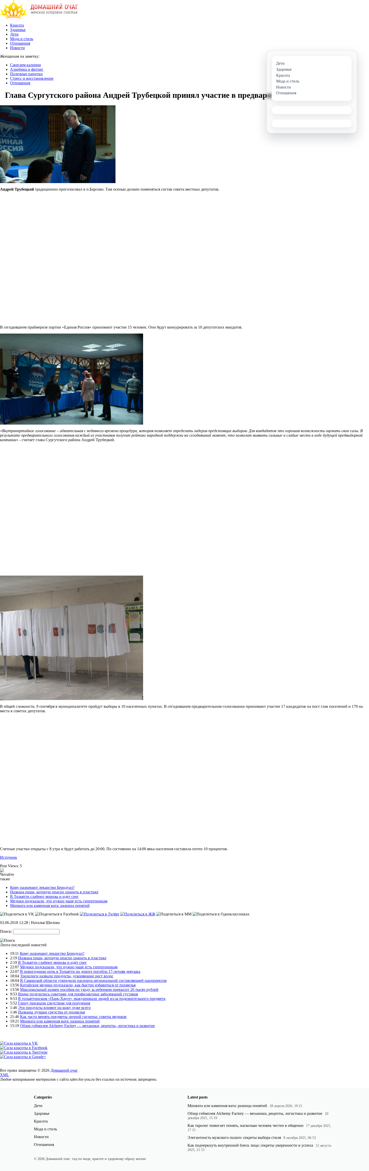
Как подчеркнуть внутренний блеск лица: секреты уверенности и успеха (250, 1145)
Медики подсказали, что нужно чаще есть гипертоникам (58, 901)
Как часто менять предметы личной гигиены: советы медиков (73, 1016)
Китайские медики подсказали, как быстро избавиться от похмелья (78, 985)
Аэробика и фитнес (26, 69)
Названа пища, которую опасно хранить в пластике (54, 892)
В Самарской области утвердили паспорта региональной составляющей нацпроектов (93, 980)
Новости (17, 48)
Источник (8, 857)
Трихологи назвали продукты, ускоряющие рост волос (66, 976)
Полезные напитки (26, 74)
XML (4, 1075)
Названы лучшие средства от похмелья (51, 1012)
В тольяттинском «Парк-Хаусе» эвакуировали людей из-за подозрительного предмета (91, 998)
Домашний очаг (64, 1070)
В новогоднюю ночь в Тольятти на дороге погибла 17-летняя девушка (80, 971)
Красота (17, 25)
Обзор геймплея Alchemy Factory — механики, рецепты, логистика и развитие (87, 1026)
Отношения (20, 43)
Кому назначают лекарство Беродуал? (42, 887)
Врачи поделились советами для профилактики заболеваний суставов (78, 994)
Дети (14, 34)
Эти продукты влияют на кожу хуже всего (54, 1007)
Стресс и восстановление (31, 78)
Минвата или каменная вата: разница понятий (50, 905)
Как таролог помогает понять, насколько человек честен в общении (245, 1125)
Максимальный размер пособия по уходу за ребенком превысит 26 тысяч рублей (89, 989)
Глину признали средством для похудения (54, 1003)
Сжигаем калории (25, 65)
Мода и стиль (21, 39)
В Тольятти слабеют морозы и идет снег (44, 896)
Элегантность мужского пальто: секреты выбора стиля (234, 1137)
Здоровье (18, 30)
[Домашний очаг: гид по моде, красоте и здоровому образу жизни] (39, 18)
